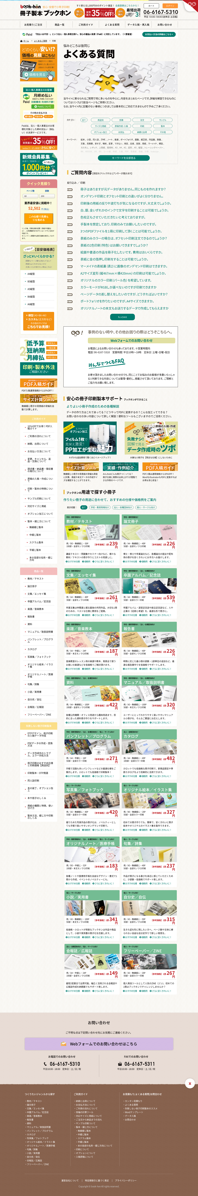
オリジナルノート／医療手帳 (40, 675)
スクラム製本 (36, 542)
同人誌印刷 (33, 780)
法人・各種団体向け (131, 732)
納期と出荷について (85, 1101)
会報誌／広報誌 (36, 707)
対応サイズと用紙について (89, 1116)
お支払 (121, 132)
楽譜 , (117, 139)
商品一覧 (38, 571)
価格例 (87, 561)
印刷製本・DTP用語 (38, 773)
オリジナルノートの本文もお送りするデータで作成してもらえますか (124, 308)
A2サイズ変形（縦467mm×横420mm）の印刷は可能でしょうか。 (123, 273)
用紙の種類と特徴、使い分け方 (40, 807)
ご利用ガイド (39, 419)
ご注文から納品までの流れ (89, 1120)
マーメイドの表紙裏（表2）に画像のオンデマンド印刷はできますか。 (124, 266)
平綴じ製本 (35, 550)
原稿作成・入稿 (121, 126)
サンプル (162, 119)
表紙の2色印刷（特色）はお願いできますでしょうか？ (114, 245)
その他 (163, 132)
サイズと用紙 (100, 126)
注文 (142, 119)
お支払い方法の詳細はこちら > (159, 34)
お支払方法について (85, 1105)
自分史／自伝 (34, 699)
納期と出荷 (142, 132)
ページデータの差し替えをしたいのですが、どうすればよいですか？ (124, 294)
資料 (30, 624)
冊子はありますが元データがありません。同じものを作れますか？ (123, 189)
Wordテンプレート (134, 1112)
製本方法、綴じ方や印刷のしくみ (40, 816)
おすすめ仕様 (73, 561)
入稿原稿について (84, 1157)
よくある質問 (131, 1105)
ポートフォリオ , (127, 139)
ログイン (170, 6)
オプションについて (85, 1153)
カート (151, 6)
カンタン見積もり (133, 1101)
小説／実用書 (34, 692)
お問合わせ (130, 1120)
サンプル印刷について (39, 498)
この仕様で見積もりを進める (39, 218)
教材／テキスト (36, 578)
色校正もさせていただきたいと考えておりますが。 (113, 217)
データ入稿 (130, 1116)
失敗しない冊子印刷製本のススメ (141, 1108)
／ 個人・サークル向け (106, 732)
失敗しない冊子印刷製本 (39, 726)
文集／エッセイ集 (37, 594)
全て (84, 119)
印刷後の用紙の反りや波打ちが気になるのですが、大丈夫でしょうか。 (125, 203)
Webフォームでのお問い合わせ (132, 340)
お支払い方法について (39, 451)
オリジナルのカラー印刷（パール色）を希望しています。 (116, 280)
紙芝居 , (144, 139)
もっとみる (122, 316)
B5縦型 (31, 281)
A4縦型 (31, 274)
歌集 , (160, 139)
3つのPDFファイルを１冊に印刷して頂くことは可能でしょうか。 (121, 231)
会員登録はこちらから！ (127, 5)
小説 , (89, 139)
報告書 (31, 616)
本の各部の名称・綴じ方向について (95, 1146)
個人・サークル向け (73, 785)
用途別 (101, 119)
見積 (121, 119)
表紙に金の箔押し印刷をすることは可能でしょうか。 (114, 259)
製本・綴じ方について (39, 521)
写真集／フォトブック (39, 657)
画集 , (137, 139)
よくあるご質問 (40, 41)
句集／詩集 (33, 684)
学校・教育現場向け (73, 517)
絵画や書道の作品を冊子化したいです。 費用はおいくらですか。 (121, 252)
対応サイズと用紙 (37, 506)
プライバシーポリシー (126, 1180)
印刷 (142, 126)
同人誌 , (96, 139)
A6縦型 (31, 304)
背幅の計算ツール (84, 1112)
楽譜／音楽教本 (36, 609)
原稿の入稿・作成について (40, 480)
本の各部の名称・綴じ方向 (41, 558)
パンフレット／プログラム (40, 640)
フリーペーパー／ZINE (39, 714)
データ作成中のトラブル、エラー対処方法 (39, 754)
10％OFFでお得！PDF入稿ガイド (40, 427)
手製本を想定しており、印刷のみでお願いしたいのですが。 (118, 224)
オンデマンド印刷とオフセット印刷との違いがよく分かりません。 (122, 196)
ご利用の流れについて (39, 436)
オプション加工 (100, 132)
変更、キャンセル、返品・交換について (39, 460)
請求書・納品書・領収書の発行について (40, 470)
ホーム (26, 41)
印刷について (82, 1149)
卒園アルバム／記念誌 (39, 601)
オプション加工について (40, 514)
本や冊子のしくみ (37, 798)
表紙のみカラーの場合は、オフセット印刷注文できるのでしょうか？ (123, 238)
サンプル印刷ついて (85, 1123)
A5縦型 (31, 289)
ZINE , (104, 139)
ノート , (110, 139)
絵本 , (83, 139)
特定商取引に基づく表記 (97, 1180)
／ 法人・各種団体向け (146, 571)
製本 (163, 126)
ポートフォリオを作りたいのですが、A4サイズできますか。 (117, 301)
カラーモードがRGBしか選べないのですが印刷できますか (118, 287)
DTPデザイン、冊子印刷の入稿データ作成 (40, 734)
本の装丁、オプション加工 (40, 789)
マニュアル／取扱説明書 (40, 632)
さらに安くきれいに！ (104, 561)
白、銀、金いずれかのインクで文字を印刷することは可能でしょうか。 (124, 210)
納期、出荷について (38, 444)
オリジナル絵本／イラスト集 (40, 665)
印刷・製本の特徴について (40, 490)
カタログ (32, 649)
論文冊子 (32, 586)
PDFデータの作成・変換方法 (40, 744)
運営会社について (70, 1180)
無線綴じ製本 (36, 527)
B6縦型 (31, 296)
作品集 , (153, 139)
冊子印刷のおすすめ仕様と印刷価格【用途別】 (40, 764)
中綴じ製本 (35, 535)
